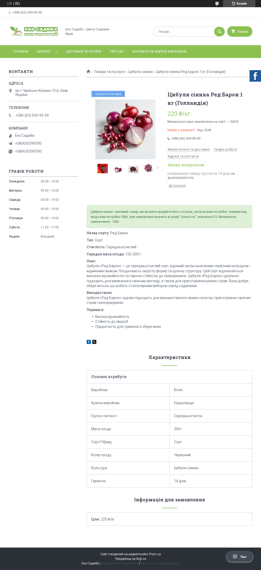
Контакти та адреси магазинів (159, 51)
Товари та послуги (109, 72)
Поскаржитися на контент (119, 563)
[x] (94, 343)
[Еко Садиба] (34, 39)
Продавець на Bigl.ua (130, 559)
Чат (243, 557)
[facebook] (89, 343)
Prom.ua (155, 554)
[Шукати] (219, 31)
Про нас (117, 51)
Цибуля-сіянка (140, 72)
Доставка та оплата (83, 51)
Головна (20, 51)
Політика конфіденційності (160, 563)
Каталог (44, 51)
